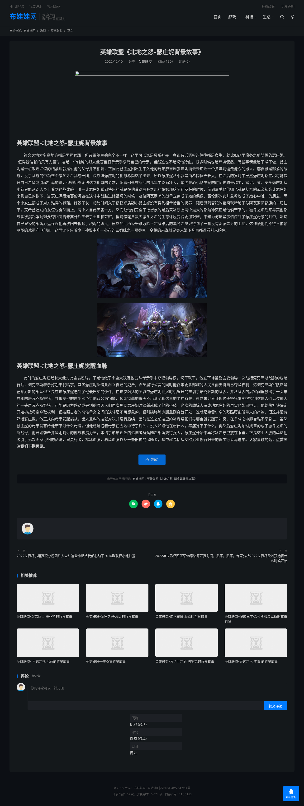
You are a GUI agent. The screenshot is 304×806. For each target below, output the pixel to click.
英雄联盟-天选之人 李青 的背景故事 (251, 661)
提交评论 (275, 706)
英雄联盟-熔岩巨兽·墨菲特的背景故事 (44, 616)
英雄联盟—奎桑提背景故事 (106, 661)
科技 (249, 16)
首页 (218, 16)
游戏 (232, 16)
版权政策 (268, 6)
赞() (152, 460)
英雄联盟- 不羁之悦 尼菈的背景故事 (43, 661)
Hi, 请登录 (17, 6)
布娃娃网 (23, 17)
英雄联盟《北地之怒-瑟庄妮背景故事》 (152, 52)
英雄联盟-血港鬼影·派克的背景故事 (181, 616)
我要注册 (36, 6)
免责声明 (287, 6)
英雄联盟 (56, 31)
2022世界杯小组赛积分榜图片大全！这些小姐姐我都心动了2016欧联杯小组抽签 (76, 556)
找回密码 (54, 6)
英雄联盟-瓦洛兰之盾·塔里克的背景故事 (184, 661)
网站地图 (153, 788)
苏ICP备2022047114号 (175, 788)
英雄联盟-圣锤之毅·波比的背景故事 (112, 616)
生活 (267, 16)
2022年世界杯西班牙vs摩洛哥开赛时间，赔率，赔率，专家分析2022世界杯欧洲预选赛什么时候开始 (221, 558)
